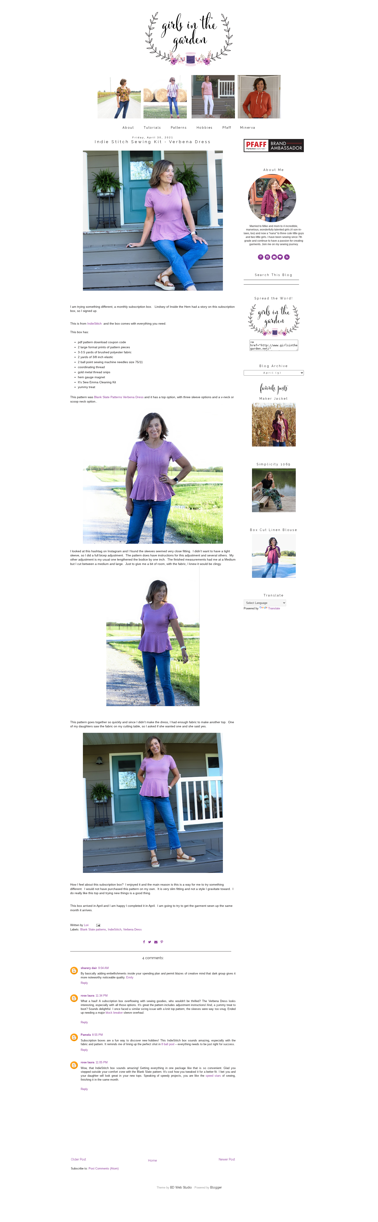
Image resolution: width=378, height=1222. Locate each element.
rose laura (87, 995)
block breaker (114, 1012)
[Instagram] (267, 257)
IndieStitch (95, 323)
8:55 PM (97, 1034)
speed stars (213, 1075)
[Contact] (274, 257)
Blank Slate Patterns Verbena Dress (119, 397)
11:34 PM (102, 995)
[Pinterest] (260, 257)
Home (152, 1160)
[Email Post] (98, 925)
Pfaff (226, 127)
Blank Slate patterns (93, 929)
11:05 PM (102, 1062)
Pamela (86, 1034)
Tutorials (152, 127)
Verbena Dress (132, 929)
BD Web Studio (181, 1187)
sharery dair (89, 968)
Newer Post (227, 1159)
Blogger (216, 1187)
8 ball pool (167, 1044)
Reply (84, 983)
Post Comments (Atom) (104, 1168)
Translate (274, 608)
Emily (129, 977)
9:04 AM (103, 968)
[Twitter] (287, 257)
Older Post (78, 1159)
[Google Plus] (280, 257)
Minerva (248, 127)
